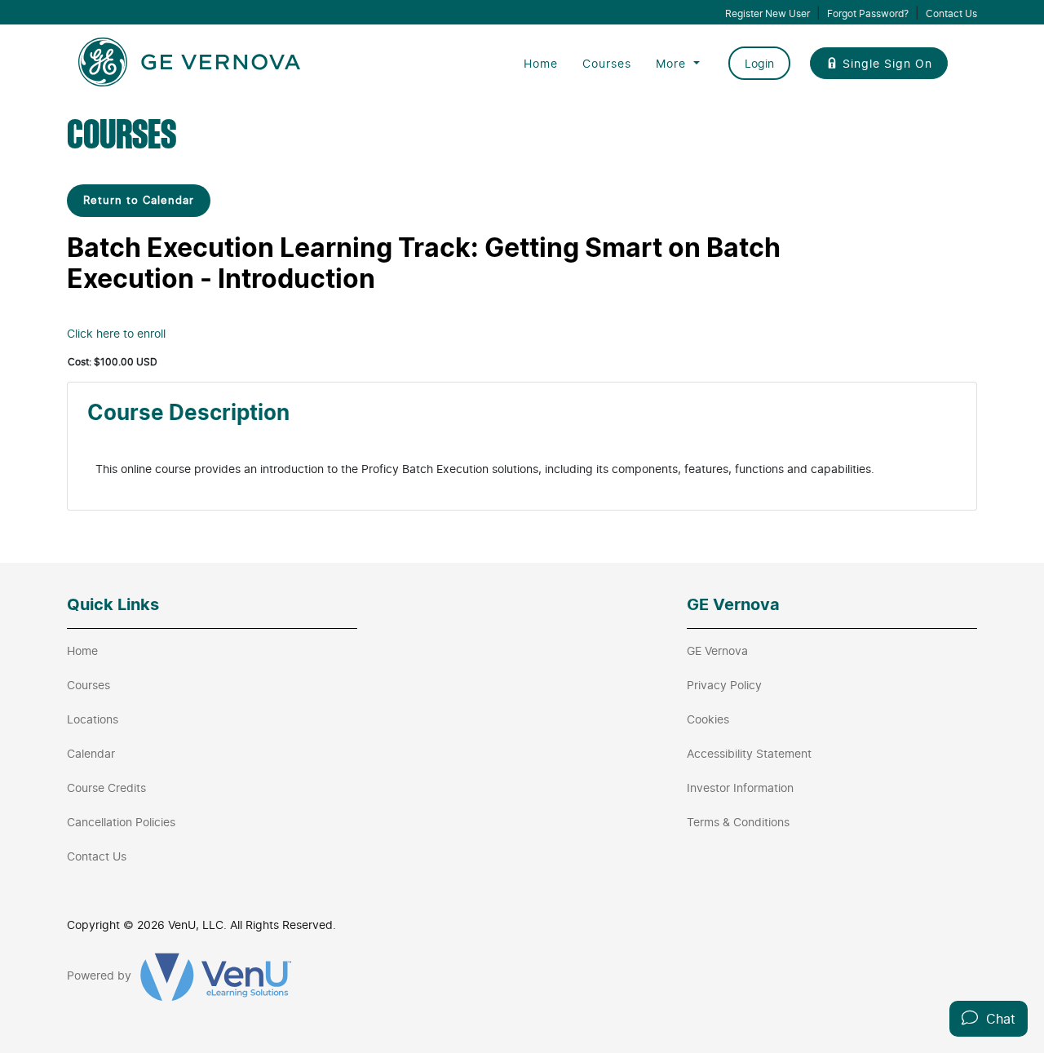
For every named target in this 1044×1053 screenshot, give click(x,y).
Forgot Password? (868, 13)
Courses (606, 63)
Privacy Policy (724, 685)
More (673, 63)
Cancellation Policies (121, 822)
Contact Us (951, 13)
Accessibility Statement (749, 753)
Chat (996, 1019)
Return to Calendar (138, 199)
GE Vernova (717, 650)
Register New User (767, 13)
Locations (92, 719)
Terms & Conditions (738, 822)
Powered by (101, 975)
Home (541, 63)
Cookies (708, 719)
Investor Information (740, 787)
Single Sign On (887, 63)
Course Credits (106, 787)
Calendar (91, 753)
